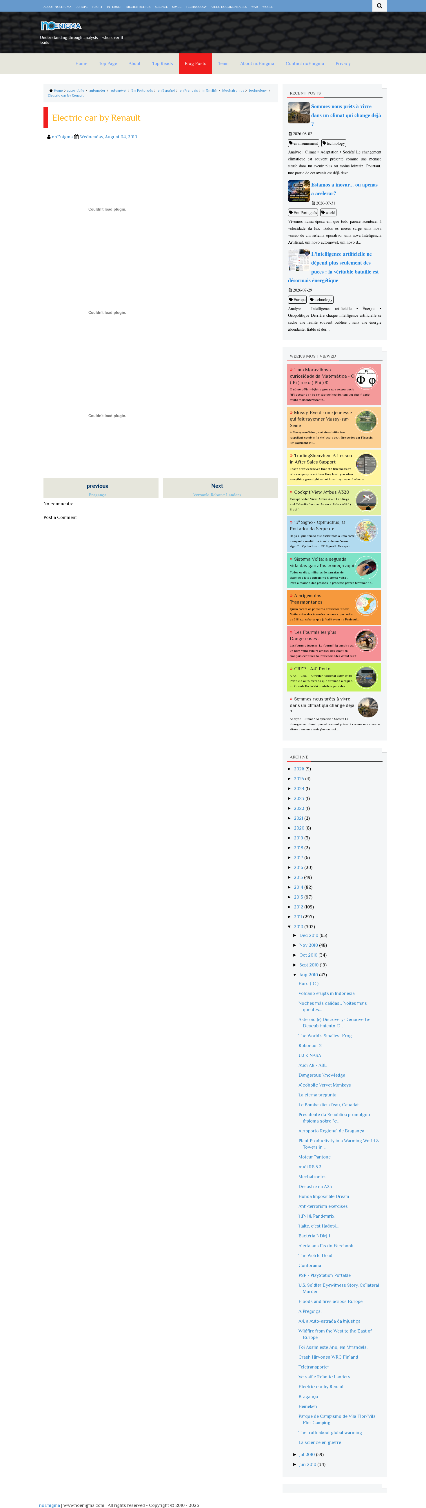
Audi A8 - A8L (312, 1065)
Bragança (308, 1396)
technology (258, 90)
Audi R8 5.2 (309, 1167)
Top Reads (162, 63)
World (267, 6)
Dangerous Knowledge (321, 1075)
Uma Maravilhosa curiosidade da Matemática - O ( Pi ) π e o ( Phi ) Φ (322, 376)
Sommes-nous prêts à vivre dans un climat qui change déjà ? (322, 705)
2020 (299, 828)
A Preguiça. (309, 1311)
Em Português (142, 90)
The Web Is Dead (315, 1255)
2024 (299, 788)
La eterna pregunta (317, 1095)
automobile (75, 90)
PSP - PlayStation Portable (324, 1275)
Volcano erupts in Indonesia (326, 993)
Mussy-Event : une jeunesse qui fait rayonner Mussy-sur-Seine (321, 419)
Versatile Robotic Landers (324, 1377)
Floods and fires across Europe (330, 1301)
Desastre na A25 (315, 1186)
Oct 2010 (308, 955)
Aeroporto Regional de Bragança (331, 1131)
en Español (166, 90)
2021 (299, 818)
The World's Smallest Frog (325, 1035)
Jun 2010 (308, 1464)
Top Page (108, 63)
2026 (299, 769)
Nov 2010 (309, 945)
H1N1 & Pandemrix (316, 1216)
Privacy (343, 63)
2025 (299, 778)
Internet (114, 6)
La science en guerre (319, 1442)
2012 (299, 907)
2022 (299, 808)
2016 (299, 867)
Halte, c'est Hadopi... (318, 1226)
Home (81, 63)
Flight (97, 6)
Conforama (309, 1265)
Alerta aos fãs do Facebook (325, 1245)
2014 (299, 887)
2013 (299, 897)
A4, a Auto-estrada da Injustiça (329, 1321)
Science (161, 6)
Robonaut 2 (310, 1045)
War (254, 6)
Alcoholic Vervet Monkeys (324, 1085)
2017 (299, 857)
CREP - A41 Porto (312, 668)
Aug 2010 (309, 974)
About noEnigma (57, 6)
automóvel (118, 90)
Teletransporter (313, 1367)
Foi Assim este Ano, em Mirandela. (332, 1347)
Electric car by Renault (66, 95)
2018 (299, 847)
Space (176, 6)
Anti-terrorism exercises (323, 1206)
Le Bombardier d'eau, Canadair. (329, 1104)
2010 (299, 926)
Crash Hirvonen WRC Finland (328, 1357)
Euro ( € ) (308, 983)
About (135, 63)
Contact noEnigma (305, 63)
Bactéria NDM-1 (314, 1236)
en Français (189, 90)
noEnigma (49, 1505)
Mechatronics (138, 6)
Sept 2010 (309, 965)
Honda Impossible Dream (323, 1196)
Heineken (307, 1406)
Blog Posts (195, 63)
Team (223, 63)
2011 (298, 916)
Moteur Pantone (314, 1157)
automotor (97, 90)
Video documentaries (229, 6)
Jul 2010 (307, 1454)
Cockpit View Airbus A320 (321, 492)
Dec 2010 (309, 935)
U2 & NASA (309, 1055)
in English (210, 90)
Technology (196, 6)
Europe (82, 6)
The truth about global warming (330, 1432)
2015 (299, 877)
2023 (299, 798)
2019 (299, 838)
